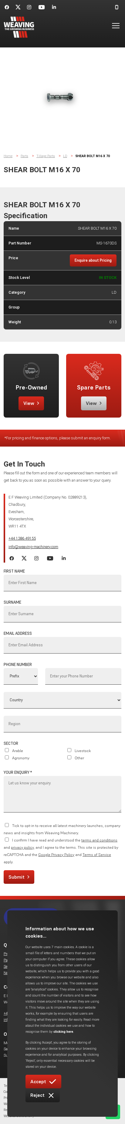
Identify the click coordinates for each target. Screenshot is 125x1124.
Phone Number (18, 664)
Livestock (83, 750)
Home (8, 156)
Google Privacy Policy (56, 854)
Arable (17, 750)
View (28, 403)
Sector (11, 743)
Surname (12, 602)
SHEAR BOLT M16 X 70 (92, 156)
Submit (16, 877)
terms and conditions (99, 840)
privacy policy (22, 847)
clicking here (63, 1032)
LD (65, 156)
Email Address (18, 633)
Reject (37, 1095)
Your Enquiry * (18, 772)
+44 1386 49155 (22, 538)
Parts (24, 156)
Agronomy (20, 758)
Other (79, 758)
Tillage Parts (45, 156)
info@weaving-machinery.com (33, 546)
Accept (38, 1081)
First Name (14, 571)
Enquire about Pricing (93, 260)
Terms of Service (97, 854)
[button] (112, 27)
